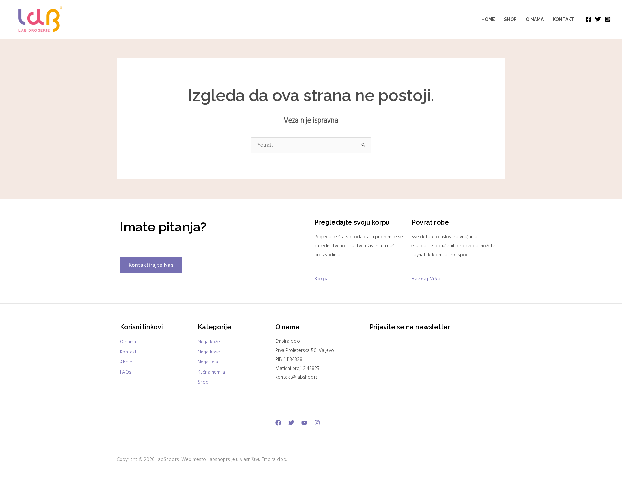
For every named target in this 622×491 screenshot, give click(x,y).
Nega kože (209, 342)
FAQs (125, 372)
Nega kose (209, 352)
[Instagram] (608, 19)
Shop (510, 19)
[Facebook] (588, 19)
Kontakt (563, 19)
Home (488, 19)
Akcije (126, 362)
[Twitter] (598, 19)
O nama (535, 19)
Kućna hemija (211, 372)
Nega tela (208, 362)
